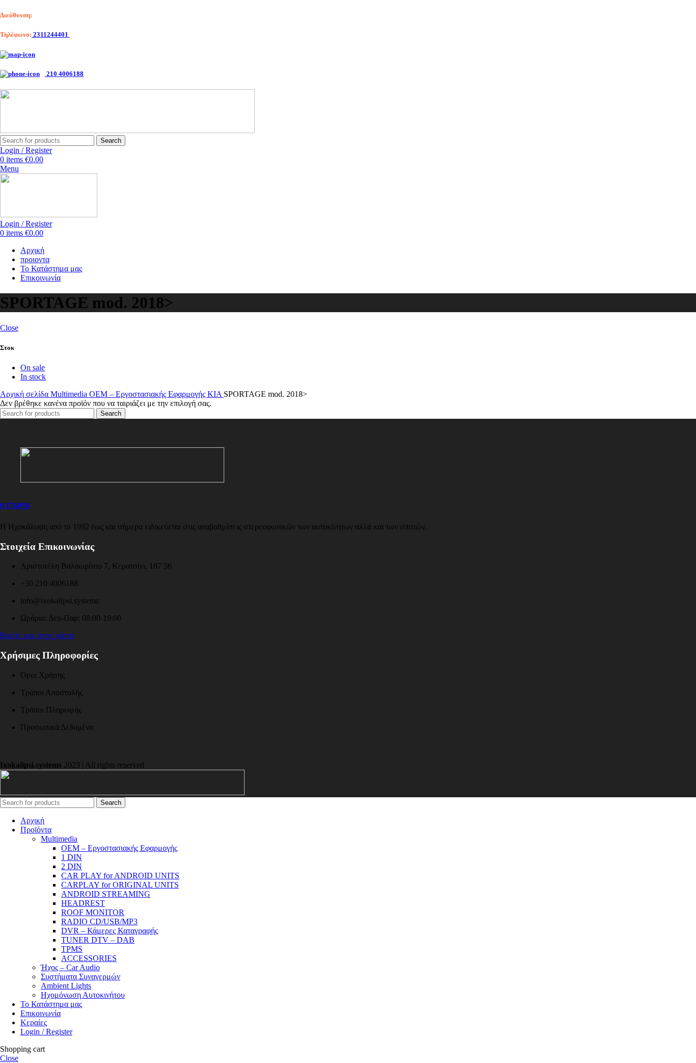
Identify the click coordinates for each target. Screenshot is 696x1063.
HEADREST (83, 903)
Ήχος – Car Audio (70, 967)
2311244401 (51, 34)
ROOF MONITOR (92, 912)
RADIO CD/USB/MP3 (99, 921)
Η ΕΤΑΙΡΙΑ (15, 505)
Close (9, 327)
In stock (33, 376)
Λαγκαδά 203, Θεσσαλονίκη (72, 15)
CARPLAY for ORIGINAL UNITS (120, 884)
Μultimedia (59, 838)
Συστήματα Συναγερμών (80, 976)
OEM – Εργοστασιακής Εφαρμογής (148, 394)
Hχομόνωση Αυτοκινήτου (83, 995)
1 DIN (71, 857)
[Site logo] (127, 130)
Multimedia (69, 394)
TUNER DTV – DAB (98, 939)
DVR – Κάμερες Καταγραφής (109, 930)
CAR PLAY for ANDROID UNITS (120, 875)
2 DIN (71, 866)
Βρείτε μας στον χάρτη (37, 635)
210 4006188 (64, 74)
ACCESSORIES (89, 958)
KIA (215, 394)
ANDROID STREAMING (105, 894)
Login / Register (46, 1031)
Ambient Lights (66, 985)
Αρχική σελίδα (25, 394)
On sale (32, 367)
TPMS (72, 949)
